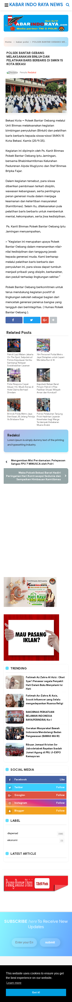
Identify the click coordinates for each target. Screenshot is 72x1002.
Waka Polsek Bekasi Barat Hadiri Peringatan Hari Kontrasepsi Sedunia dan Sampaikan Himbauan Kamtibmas (33, 476)
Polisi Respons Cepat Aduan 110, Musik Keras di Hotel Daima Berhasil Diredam (20, 388)
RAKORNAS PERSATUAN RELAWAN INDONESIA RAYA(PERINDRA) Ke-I (40, 715)
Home (8, 41)
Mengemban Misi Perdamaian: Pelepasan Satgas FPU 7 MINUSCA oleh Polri (38, 462)
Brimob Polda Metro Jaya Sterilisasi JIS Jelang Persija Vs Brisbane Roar (21, 416)
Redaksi (13, 435)
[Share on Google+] (45, 320)
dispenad (12, 833)
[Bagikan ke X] (31, 320)
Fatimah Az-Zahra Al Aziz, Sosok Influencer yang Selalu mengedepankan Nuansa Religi (44, 699)
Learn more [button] (13, 982)
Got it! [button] (36, 992)
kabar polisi (22, 41)
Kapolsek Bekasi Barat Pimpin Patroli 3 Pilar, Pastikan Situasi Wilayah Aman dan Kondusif (49, 388)
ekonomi (12, 840)
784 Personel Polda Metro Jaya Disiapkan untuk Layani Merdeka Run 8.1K (50, 357)
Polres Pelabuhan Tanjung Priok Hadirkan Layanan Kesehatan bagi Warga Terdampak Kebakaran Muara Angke (50, 419)
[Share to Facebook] (14, 320)
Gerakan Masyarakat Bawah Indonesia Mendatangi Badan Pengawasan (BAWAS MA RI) (43, 732)
